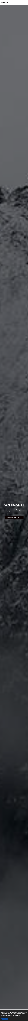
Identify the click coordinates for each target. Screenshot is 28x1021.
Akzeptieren (5, 1018)
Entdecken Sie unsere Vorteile (14, 517)
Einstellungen (17, 1015)
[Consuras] (5, 2)
